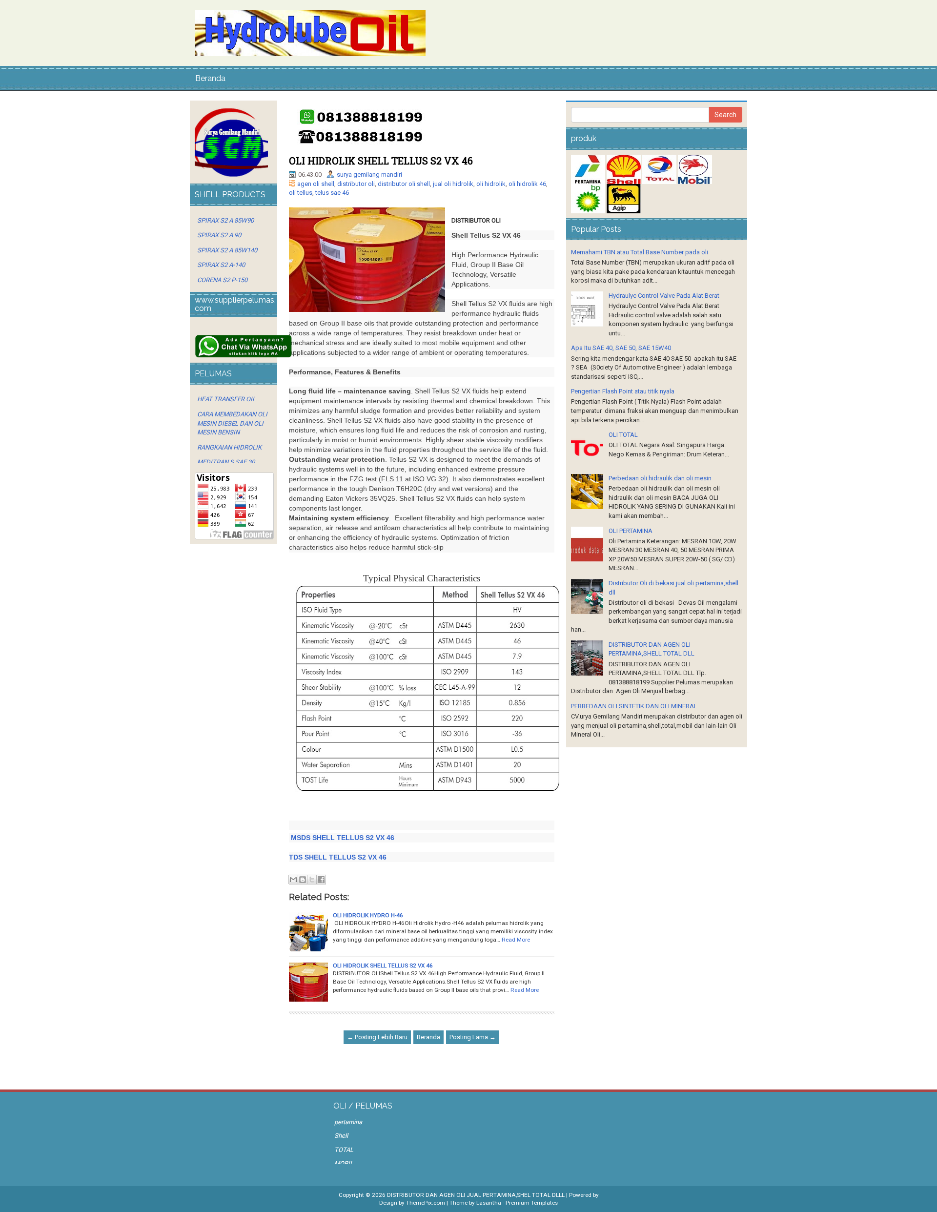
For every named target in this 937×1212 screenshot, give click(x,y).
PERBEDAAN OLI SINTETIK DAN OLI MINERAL (634, 706)
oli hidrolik (491, 183)
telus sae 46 (332, 192)
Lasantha (488, 1202)
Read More (516, 939)
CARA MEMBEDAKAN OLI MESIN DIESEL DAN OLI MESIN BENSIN (232, 423)
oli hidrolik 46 (527, 183)
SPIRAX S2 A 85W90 (225, 220)
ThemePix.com (425, 1202)
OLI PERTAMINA (630, 530)
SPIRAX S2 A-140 (221, 264)
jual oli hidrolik (453, 183)
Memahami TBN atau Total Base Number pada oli (639, 252)
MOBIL (343, 1163)
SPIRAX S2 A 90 (219, 235)
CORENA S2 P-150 (222, 280)
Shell (341, 1135)
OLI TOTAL (623, 434)
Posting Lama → (472, 1037)
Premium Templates (532, 1202)
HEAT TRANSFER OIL (226, 399)
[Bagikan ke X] (312, 879)
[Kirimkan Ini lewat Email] (293, 879)
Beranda (210, 78)
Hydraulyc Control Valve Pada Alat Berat (664, 295)
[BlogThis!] (302, 879)
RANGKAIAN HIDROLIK (229, 447)
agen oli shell (315, 183)
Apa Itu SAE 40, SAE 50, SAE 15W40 (621, 347)
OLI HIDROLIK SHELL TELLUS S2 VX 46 (381, 160)
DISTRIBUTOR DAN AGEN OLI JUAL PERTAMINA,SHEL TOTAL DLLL (476, 1194)
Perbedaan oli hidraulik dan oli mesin (660, 478)
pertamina (348, 1122)
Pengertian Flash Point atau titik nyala (622, 391)
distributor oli (356, 183)
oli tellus (300, 192)
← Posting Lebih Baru (377, 1037)
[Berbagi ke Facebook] (321, 879)
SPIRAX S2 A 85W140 (227, 250)
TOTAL (343, 1149)
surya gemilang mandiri (369, 174)
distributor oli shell (404, 183)
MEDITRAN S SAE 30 (226, 462)
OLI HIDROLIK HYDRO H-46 (368, 915)
